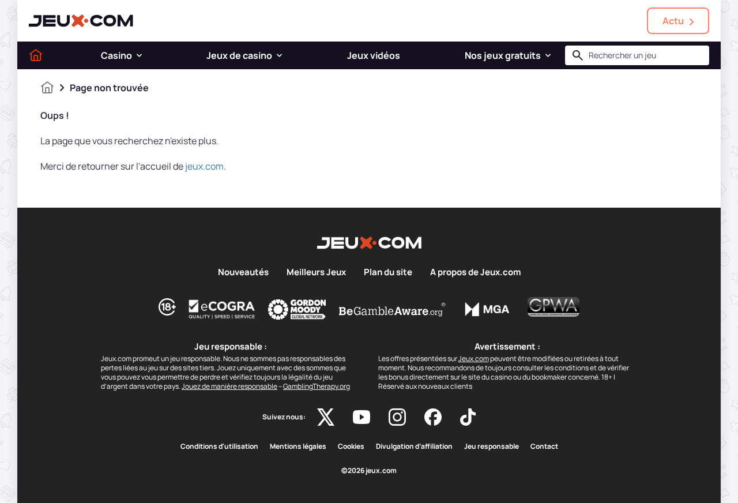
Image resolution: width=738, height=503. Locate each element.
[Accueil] (36, 55)
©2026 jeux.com (369, 470)
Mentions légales (298, 446)
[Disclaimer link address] (222, 309)
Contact (544, 446)
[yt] (361, 417)
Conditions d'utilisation (219, 446)
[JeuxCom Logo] (81, 21)
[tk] (468, 417)
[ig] (397, 417)
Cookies (351, 446)
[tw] (325, 417)
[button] (139, 55)
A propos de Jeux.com (475, 272)
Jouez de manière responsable (229, 386)
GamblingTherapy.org (316, 386)
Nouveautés (243, 272)
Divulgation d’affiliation (414, 446)
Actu (673, 20)
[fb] (433, 417)
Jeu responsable (491, 446)
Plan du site (388, 272)
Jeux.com (473, 358)
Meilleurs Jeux (316, 272)
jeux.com (204, 166)
